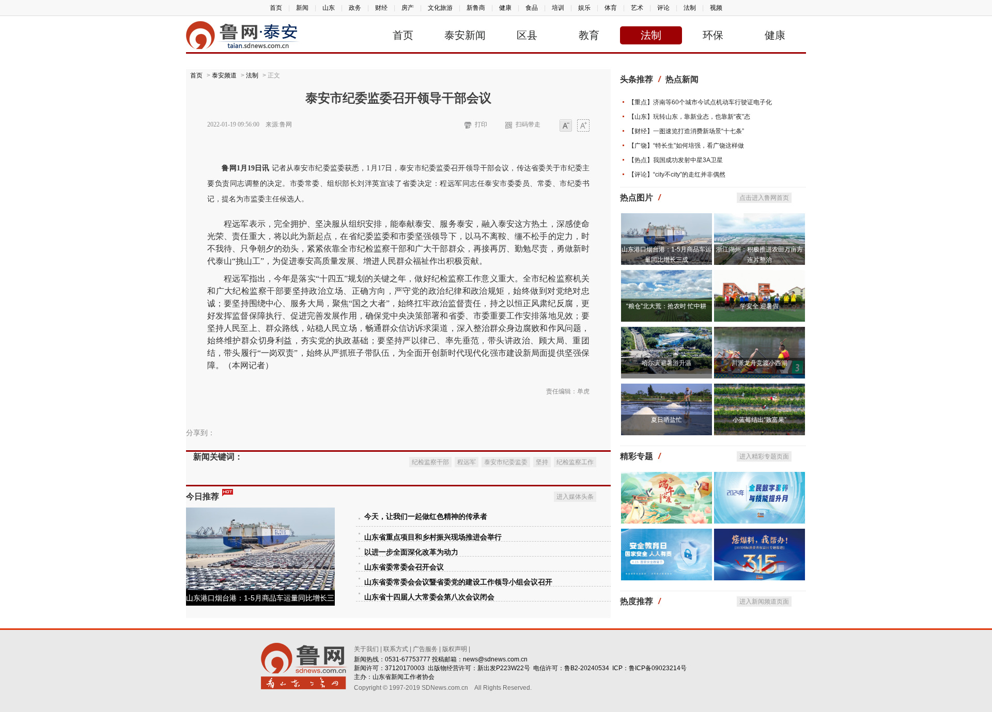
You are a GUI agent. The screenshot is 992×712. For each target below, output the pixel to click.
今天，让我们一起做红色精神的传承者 (425, 516)
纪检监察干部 (430, 462)
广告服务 (425, 649)
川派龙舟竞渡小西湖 (759, 363)
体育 (611, 7)
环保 (713, 35)
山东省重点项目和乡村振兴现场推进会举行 (433, 537)
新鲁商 (476, 7)
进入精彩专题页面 (764, 456)
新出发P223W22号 (503, 668)
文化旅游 (440, 7)
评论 (663, 7)
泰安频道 (224, 75)
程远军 (466, 462)
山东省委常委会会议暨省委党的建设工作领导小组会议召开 (458, 582)
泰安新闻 (465, 35)
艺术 (637, 7)
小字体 (566, 126)
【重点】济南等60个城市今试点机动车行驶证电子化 (700, 102)
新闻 (302, 7)
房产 (407, 7)
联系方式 (395, 649)
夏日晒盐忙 (666, 419)
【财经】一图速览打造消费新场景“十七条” (686, 131)
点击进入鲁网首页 (764, 197)
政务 (355, 7)
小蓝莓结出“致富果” (759, 419)
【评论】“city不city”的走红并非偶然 (676, 174)
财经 (381, 7)
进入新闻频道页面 (764, 601)
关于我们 (366, 649)
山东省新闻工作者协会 (404, 677)
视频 (716, 7)
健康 (505, 7)
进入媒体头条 (575, 496)
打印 (481, 124)
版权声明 (454, 649)
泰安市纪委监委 (506, 462)
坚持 (542, 462)
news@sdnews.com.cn (495, 659)
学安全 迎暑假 (759, 306)
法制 (690, 7)
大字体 (583, 126)
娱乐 (584, 7)
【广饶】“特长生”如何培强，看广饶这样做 (686, 145)
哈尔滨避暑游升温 (666, 363)
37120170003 (405, 668)
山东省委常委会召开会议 (404, 567)
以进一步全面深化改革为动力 (411, 552)
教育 (589, 35)
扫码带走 (528, 124)
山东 (328, 7)
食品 (531, 7)
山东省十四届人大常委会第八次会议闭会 (429, 597)
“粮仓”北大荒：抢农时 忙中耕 (666, 306)
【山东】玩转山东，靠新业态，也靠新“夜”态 (689, 116)
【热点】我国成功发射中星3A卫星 (675, 160)
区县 (527, 35)
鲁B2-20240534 (586, 668)
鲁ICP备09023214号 (658, 668)
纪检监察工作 (575, 462)
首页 (276, 7)
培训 (558, 7)
